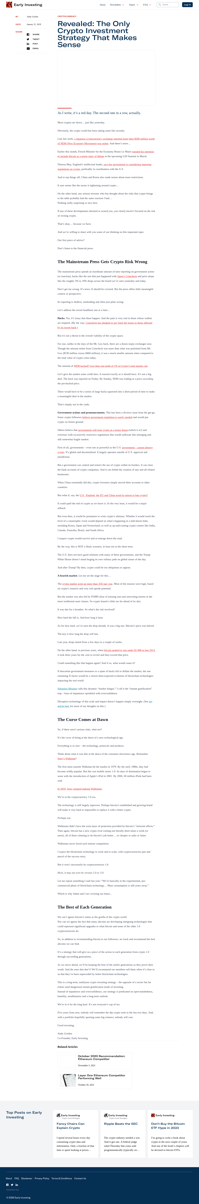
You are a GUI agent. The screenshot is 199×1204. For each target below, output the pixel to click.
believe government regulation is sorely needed (107, 417)
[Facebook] (7, 1185)
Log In (187, 4)
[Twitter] (12, 1185)
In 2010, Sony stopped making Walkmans (80, 788)
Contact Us (80, 1178)
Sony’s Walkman (66, 758)
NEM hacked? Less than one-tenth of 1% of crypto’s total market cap (110, 365)
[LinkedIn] (17, 1185)
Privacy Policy (42, 1178)
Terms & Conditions (62, 1178)
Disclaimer (26, 1178)
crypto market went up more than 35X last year (87, 583)
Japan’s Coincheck (127, 276)
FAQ (145, 4)
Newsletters (115, 4)
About (102, 4)
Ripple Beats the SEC (121, 1124)
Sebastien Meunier (67, 688)
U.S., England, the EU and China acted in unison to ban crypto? (114, 495)
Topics (132, 4)
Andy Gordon (32, 17)
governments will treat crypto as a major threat (103, 430)
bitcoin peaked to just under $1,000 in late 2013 (129, 650)
